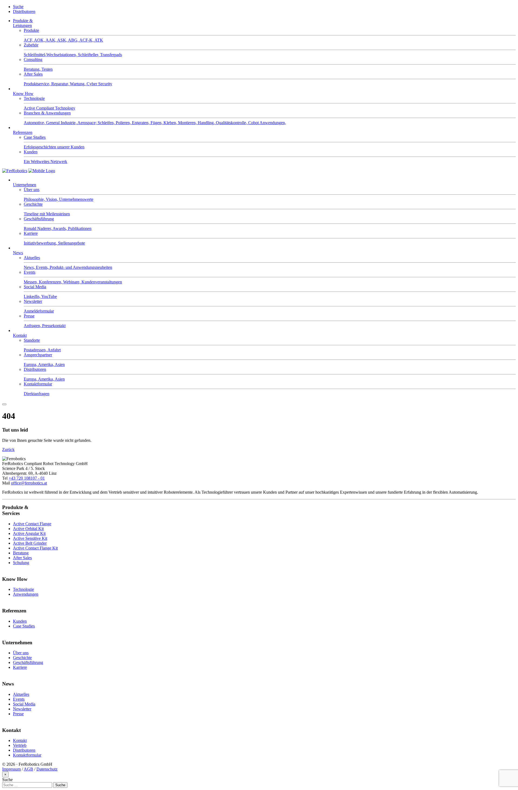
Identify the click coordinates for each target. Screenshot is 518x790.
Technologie (23, 589)
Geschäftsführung (28, 662)
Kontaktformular (27, 755)
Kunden (20, 621)
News (18, 252)
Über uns (21, 652)
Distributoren (24, 11)
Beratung (21, 553)
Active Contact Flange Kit (35, 548)
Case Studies (24, 626)
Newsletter (22, 709)
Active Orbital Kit (28, 528)
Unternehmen (24, 184)
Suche (18, 6)
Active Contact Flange (32, 523)
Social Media (24, 704)
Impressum (11, 769)
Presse (18, 713)
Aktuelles (21, 694)
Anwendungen (25, 594)
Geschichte (22, 657)
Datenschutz (46, 769)
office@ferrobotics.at (29, 483)
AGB (28, 769)
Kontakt (20, 335)
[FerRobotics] (41, 170)
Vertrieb (19, 745)
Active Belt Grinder (30, 543)
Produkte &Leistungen (23, 23)
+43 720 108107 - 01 (27, 478)
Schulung (21, 562)
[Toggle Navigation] (4, 404)
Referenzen (22, 132)
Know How (23, 93)
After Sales (22, 557)
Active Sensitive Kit (30, 538)
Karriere (20, 667)
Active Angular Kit (29, 533)
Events (19, 699)
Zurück (8, 449)
